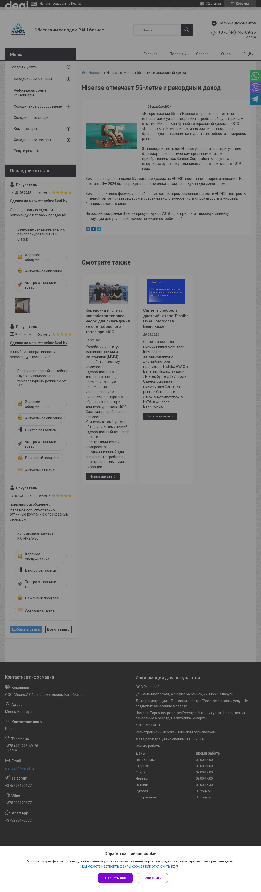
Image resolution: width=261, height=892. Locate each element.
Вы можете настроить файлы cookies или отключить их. (129, 866)
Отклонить (152, 878)
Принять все (115, 878)
